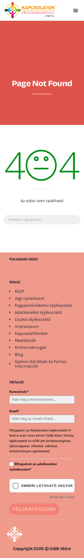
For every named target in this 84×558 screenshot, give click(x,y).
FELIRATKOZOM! (34, 509)
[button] (75, 10)
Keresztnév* (18, 392)
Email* (14, 411)
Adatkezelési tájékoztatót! (49, 430)
